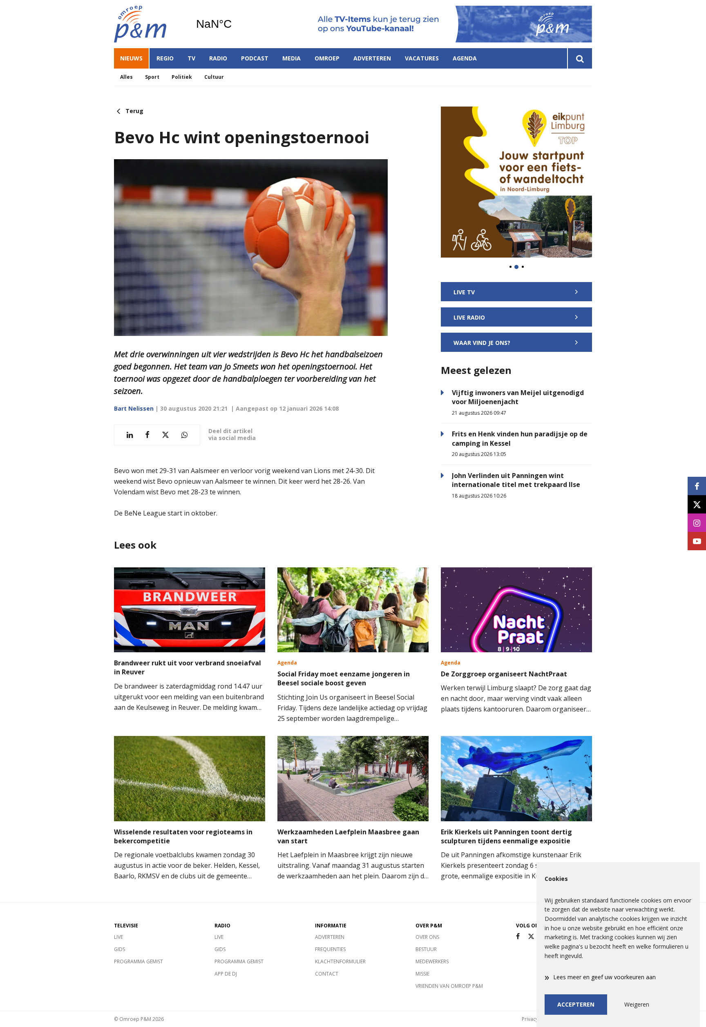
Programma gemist (138, 961)
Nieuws (131, 58)
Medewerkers (432, 961)
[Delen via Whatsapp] (184, 435)
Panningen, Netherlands (235, 24)
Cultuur (214, 76)
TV (191, 58)
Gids (119, 949)
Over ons (427, 937)
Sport (152, 76)
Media (291, 58)
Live (118, 937)
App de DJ (225, 973)
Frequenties (330, 949)
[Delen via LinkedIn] (130, 435)
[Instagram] (697, 523)
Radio (218, 58)
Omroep (327, 58)
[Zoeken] (579, 58)
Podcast (254, 58)
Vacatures (422, 58)
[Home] (148, 24)
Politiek (182, 76)
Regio (165, 58)
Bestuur (426, 949)
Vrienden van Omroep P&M (449, 986)
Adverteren (372, 58)
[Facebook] (518, 936)
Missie (422, 973)
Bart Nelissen (134, 408)
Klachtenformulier (340, 961)
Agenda (465, 58)
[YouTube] (697, 541)
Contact (326, 973)
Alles (126, 76)
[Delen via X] (165, 435)
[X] (531, 936)
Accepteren (575, 1004)
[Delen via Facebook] (147, 435)
